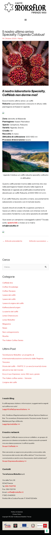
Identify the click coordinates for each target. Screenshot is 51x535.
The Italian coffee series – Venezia (16, 378)
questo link (12, 222)
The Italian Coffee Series (12, 340)
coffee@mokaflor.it (15, 492)
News (20, 38)
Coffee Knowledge (10, 287)
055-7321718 (10, 486)
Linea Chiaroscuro (10, 315)
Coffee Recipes (9, 291)
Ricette (5, 336)
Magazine (6, 324)
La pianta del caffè (10, 311)
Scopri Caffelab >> (10, 446)
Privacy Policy (17, 514)
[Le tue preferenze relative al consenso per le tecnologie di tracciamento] (47, 531)
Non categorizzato (10, 332)
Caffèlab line (7, 282)
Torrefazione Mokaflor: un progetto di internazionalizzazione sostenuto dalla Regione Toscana (22, 358)
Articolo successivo (38, 241)
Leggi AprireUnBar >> (11, 424)
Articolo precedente (12, 241)
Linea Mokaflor (8, 319)
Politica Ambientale (17, 512)
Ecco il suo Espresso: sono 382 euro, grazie (21, 374)
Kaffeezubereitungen (11, 307)
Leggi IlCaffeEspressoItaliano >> (16, 409)
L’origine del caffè (9, 382)
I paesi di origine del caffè (13, 303)
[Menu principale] (25, 20)
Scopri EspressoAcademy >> (14, 461)
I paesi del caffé (9, 295)
